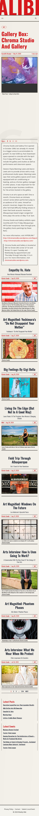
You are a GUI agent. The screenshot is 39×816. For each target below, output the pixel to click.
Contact (17, 809)
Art (4, 27)
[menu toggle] (2, 18)
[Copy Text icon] (13, 141)
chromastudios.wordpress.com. (17, 260)
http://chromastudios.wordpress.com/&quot (20, 238)
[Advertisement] (19, 117)
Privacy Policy (8, 809)
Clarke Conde (5, 278)
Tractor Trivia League (9, 733)
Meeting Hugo (7, 715)
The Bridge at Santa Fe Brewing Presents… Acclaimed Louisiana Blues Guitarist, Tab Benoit (19, 743)
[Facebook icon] (7, 141)
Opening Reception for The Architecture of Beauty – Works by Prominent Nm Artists (19, 737)
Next (26, 691)
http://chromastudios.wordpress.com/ (18, 241)
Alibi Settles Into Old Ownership (12, 708)
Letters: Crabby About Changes (12, 718)
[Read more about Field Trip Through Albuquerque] (19, 485)
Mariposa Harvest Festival (11, 730)
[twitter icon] (10, 141)
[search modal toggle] (36, 18)
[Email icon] (16, 141)
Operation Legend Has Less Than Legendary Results (18, 705)
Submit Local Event (28, 809)
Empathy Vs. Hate (8, 711)
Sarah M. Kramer (6, 54)
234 (22, 691)
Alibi (2, 422)
